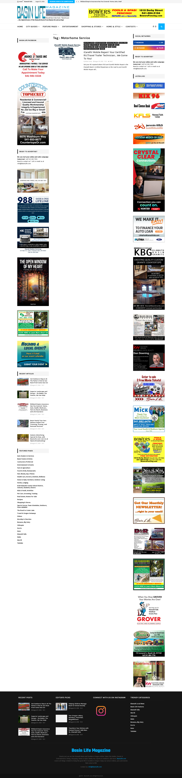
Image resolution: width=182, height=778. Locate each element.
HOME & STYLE (113, 26)
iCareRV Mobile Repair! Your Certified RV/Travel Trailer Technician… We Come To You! (105, 55)
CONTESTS (131, 26)
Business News (123, 42)
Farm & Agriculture (23, 468)
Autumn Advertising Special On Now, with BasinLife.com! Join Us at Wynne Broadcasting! (39, 438)
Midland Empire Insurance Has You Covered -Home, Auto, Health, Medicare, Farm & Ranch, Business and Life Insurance (39, 408)
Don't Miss (111, 44)
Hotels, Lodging (22, 483)
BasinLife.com (121, 759)
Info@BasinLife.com (95, 767)
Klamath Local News (137, 704)
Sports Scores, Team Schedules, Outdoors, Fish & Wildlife (32, 506)
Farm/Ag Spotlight (89, 46)
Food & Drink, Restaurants (26, 471)
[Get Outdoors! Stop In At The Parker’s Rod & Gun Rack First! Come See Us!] (23, 382)
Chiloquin (86, 44)
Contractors (103, 44)
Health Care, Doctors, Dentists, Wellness (31, 477)
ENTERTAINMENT (70, 26)
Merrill (114, 46)
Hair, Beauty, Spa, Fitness (25, 474)
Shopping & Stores (23, 502)
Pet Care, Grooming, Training (27, 494)
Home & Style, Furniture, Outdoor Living (31, 480)
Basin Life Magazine (91, 750)
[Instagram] (156, 26)
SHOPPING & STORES (91, 26)
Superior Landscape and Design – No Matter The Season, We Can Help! (38, 393)
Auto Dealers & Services (25, 456)
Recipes (20, 499)
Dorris (117, 44)
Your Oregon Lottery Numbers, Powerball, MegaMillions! (76, 717)
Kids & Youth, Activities (25, 490)
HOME (20, 26)
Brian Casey (88, 61)
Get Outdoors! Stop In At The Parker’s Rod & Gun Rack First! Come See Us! (39, 381)
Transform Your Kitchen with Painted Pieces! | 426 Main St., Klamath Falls (78, 730)
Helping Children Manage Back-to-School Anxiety (77, 705)
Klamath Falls (103, 46)
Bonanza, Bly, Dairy (112, 42)
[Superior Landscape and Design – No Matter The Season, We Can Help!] (23, 394)
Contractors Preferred (25, 462)
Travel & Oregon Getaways (26, 513)
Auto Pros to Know (89, 42)
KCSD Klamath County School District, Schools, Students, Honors (30, 487)
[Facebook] (154, 26)
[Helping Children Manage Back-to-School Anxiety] (61, 706)
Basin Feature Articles (24, 459)
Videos (19, 516)
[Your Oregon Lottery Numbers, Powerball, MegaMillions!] (61, 718)
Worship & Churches (24, 519)
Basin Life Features (101, 42)
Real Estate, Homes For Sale (27, 497)
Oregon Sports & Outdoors (91, 48)
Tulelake (102, 48)
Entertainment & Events (25, 465)
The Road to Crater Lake (25, 510)
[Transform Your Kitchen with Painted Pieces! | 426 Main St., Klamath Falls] (61, 731)
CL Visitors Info (95, 44)
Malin (109, 46)
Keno (96, 46)
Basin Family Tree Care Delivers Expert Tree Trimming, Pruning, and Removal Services (108, 1)
